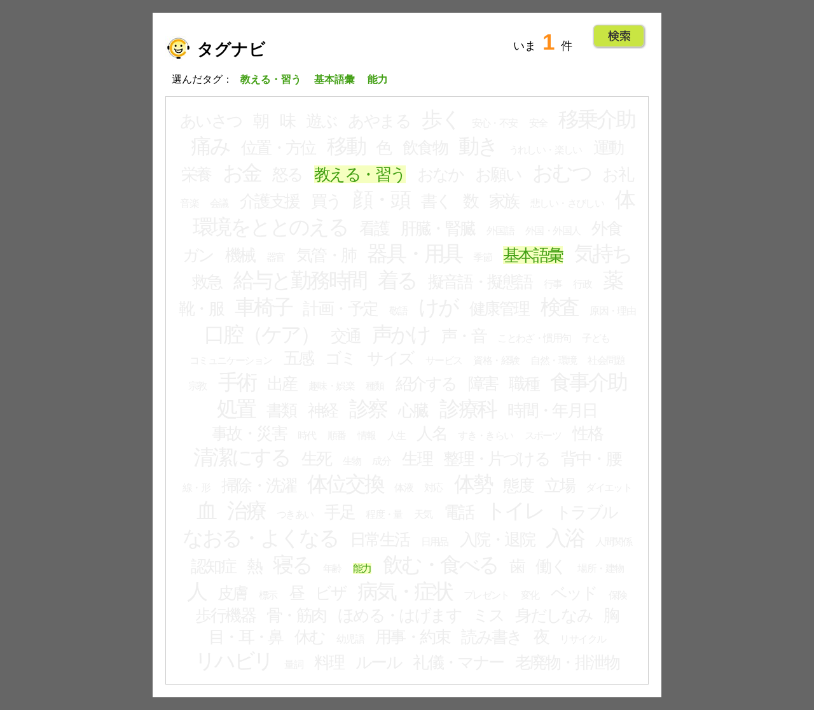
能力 (362, 568)
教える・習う (360, 174)
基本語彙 (533, 255)
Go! (619, 36)
